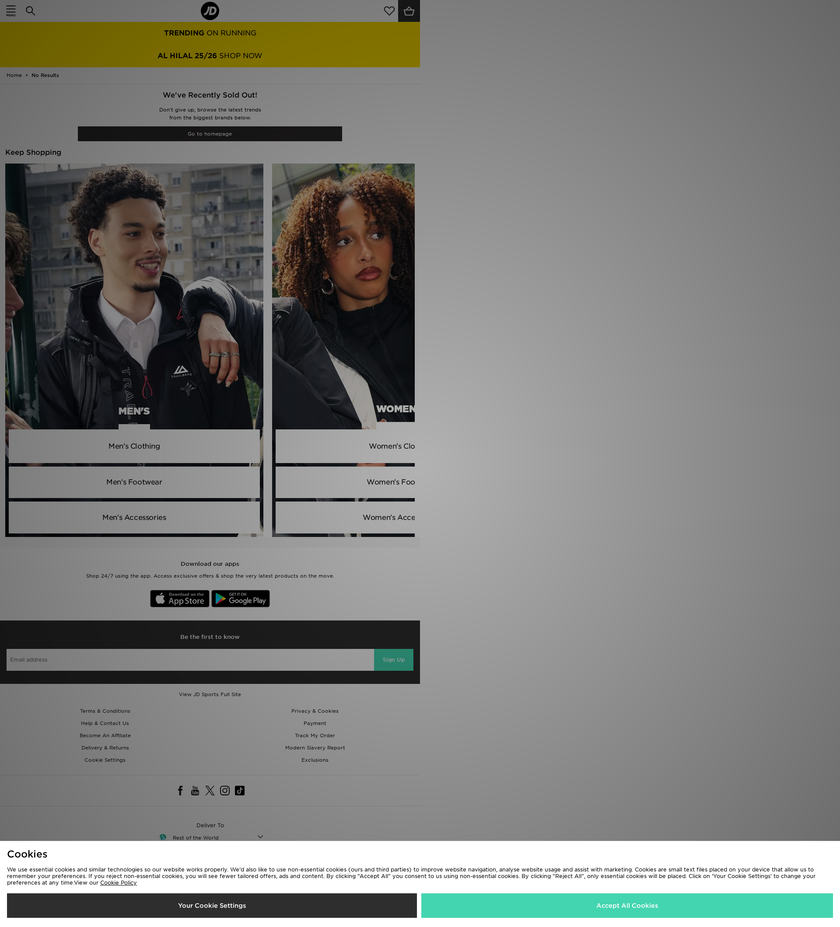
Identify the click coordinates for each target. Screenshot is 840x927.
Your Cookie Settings (212, 905)
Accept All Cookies (627, 905)
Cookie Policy (118, 882)
